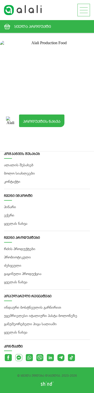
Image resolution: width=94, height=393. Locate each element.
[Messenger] (18, 357)
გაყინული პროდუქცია (22, 273)
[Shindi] (47, 384)
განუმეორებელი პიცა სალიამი (30, 324)
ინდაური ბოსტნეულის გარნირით (32, 307)
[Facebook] (8, 357)
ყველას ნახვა (15, 223)
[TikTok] (71, 357)
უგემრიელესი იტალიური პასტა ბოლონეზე (40, 315)
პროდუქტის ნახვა (41, 121)
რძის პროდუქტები (19, 249)
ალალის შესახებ (18, 165)
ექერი (9, 215)
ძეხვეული (12, 265)
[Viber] (39, 357)
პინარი (10, 207)
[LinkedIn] (50, 357)
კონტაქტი (12, 181)
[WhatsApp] (29, 357)
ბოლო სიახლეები (19, 173)
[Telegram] (60, 357)
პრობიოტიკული (17, 257)
